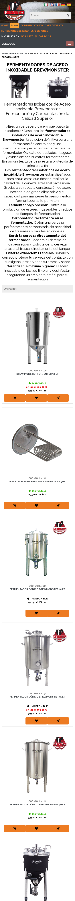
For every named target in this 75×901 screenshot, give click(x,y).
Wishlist (27, 36)
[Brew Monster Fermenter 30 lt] (37, 335)
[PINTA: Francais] (57, 6)
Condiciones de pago (15, 30)
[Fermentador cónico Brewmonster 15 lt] (37, 550)
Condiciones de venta (49, 25)
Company (26, 25)
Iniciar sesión (10, 36)
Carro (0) (44, 36)
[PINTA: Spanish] (69, 6)
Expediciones (39, 30)
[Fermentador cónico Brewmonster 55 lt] (37, 658)
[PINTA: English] (52, 6)
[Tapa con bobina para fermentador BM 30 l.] (37, 443)
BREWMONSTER (19, 53)
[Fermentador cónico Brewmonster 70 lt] (37, 766)
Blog (14, 25)
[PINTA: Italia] (46, 6)
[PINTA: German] (63, 6)
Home (4, 25)
